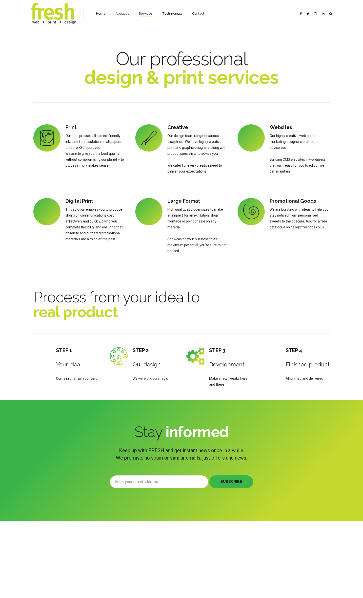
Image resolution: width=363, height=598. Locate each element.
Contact (198, 13)
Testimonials (172, 13)
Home (101, 13)
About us (122, 13)
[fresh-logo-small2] (58, 549)
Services (145, 13)
